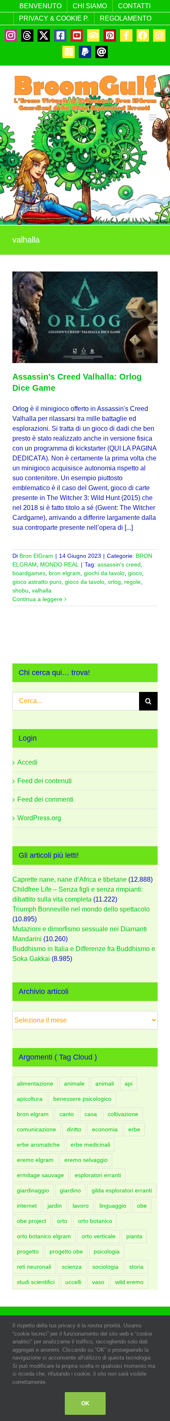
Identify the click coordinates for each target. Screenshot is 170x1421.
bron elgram (64, 573)
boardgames (28, 573)
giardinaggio (33, 1190)
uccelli (73, 1282)
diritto (74, 1129)
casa (91, 1114)
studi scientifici (35, 1282)
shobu (20, 590)
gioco (135, 573)
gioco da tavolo (84, 581)
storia (136, 1266)
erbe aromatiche (38, 1144)
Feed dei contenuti (44, 780)
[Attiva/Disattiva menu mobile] (153, 117)
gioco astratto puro (36, 581)
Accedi (27, 762)
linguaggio (112, 1205)
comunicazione (36, 1129)
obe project (31, 1221)
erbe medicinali (90, 1144)
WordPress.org (39, 817)
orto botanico (95, 1221)
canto (66, 1114)
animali (104, 1083)
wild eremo (129, 1282)
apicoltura (29, 1098)
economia (105, 1129)
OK (85, 1403)
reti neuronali (34, 1266)
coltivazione (123, 1114)
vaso (98, 1282)
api (128, 1083)
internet (27, 1205)
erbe (134, 1129)
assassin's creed (119, 564)
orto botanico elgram (44, 1236)
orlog (114, 581)
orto (62, 1221)
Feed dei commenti (45, 799)
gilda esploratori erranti (122, 1190)
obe (142, 1205)
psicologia (107, 1251)
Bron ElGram (36, 555)
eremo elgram (35, 1160)
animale (74, 1083)
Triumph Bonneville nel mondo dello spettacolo (81, 909)
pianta (134, 1236)
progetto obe (66, 1251)
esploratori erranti (98, 1175)
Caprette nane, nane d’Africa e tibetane (69, 879)
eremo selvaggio (86, 1160)
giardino (70, 1190)
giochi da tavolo (104, 573)
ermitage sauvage (40, 1175)
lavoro (81, 1205)
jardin (54, 1205)
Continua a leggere (37, 599)
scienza (72, 1266)
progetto (28, 1251)
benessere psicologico (82, 1098)
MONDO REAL (59, 564)
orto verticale (99, 1236)
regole (132, 581)
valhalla (42, 590)
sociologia (105, 1266)
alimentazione (35, 1083)
